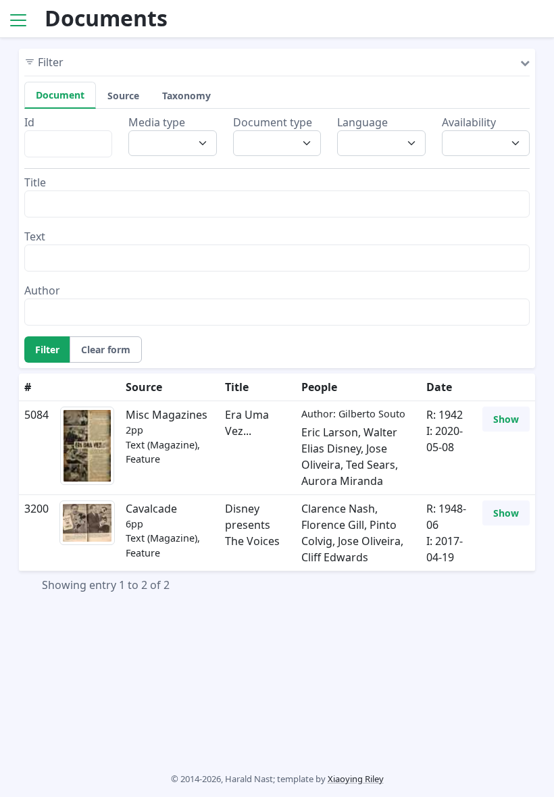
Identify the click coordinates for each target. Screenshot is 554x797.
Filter (47, 349)
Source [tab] (123, 95)
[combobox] (176, 143)
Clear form (105, 349)
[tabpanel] (277, 220)
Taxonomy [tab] (186, 95)
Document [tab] (60, 94)
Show (506, 419)
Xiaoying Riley (356, 779)
